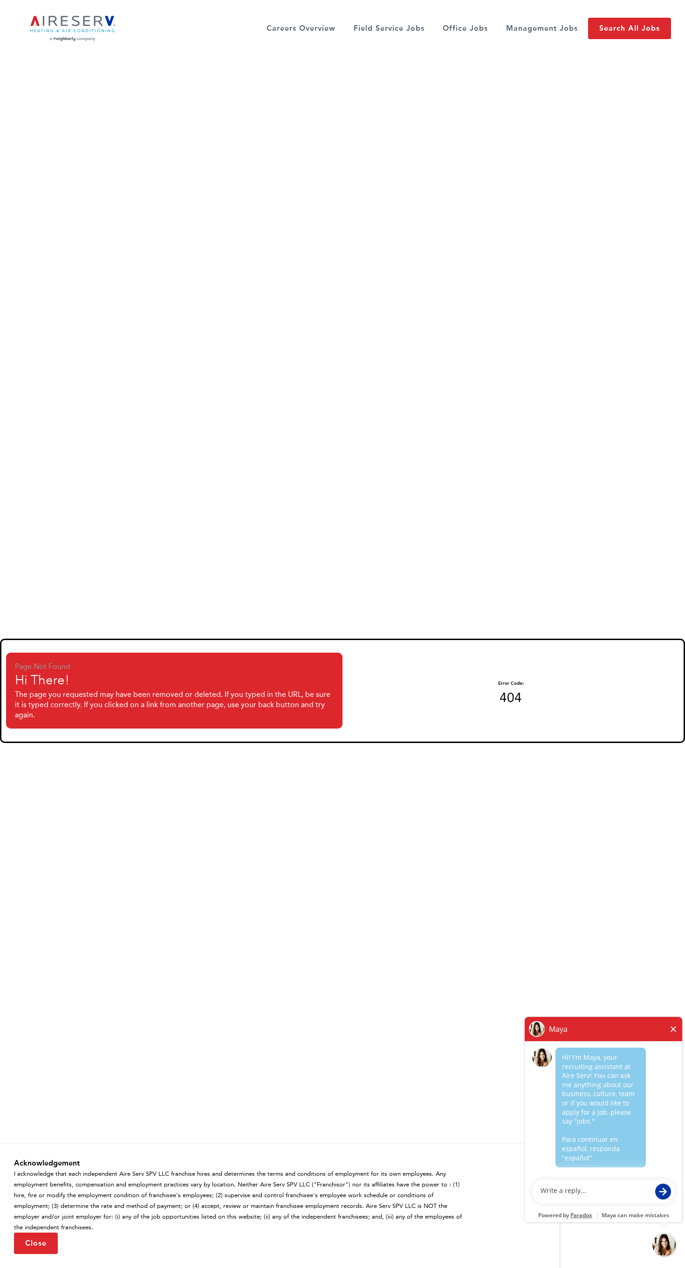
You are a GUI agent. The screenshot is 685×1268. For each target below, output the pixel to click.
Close (36, 1243)
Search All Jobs (629, 28)
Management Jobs (542, 28)
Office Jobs (465, 28)
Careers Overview (301, 28)
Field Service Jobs (389, 28)
